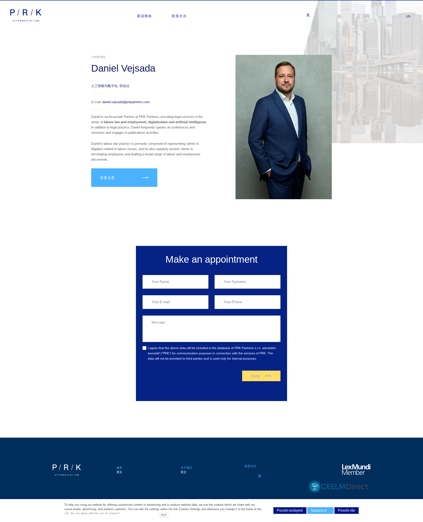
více (163, 514)
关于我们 (186, 467)
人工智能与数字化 (104, 86)
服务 (119, 467)
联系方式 (250, 466)
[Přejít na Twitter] (259, 476)
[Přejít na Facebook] (247, 476)
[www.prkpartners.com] (25, 15)
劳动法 (124, 86)
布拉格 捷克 (99, 57)
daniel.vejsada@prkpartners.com (126, 102)
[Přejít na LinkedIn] (272, 476)
